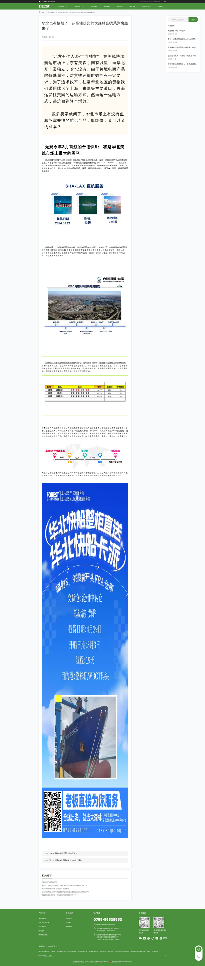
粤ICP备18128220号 (102, 961)
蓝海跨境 (103, 951)
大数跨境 (155, 951)
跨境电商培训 (93, 951)
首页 (43, 12)
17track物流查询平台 (122, 951)
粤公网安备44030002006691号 (122, 961)
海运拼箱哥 (42, 918)
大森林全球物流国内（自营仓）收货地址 (55, 888)
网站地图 (69, 926)
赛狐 (148, 951)
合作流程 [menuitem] (94, 6)
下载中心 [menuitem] (119, 6)
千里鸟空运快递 (43, 922)
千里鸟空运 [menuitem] (146, 6)
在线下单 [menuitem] (133, 6)
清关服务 (41, 930)
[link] (41, 12)
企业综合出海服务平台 (138, 951)
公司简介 (69, 918)
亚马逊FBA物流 (43, 951)
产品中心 (42, 913)
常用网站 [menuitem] (107, 6)
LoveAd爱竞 (42, 955)
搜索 (193, 20)
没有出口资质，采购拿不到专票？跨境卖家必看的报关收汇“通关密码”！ (65, 892)
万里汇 (50, 955)
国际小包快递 (72, 951)
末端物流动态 (43, 934)
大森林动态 (51, 12)
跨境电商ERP (61, 951)
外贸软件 (111, 951)
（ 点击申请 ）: (52, 946)
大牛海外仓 (42, 926)
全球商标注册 (82, 951)
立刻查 (53, 951)
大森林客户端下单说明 (49, 882)
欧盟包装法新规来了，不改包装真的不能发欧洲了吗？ (60, 895)
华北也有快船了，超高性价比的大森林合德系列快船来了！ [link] (77, 12)
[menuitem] (62, 6)
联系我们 (69, 922)
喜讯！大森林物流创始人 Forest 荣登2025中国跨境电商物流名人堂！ (61, 1)
